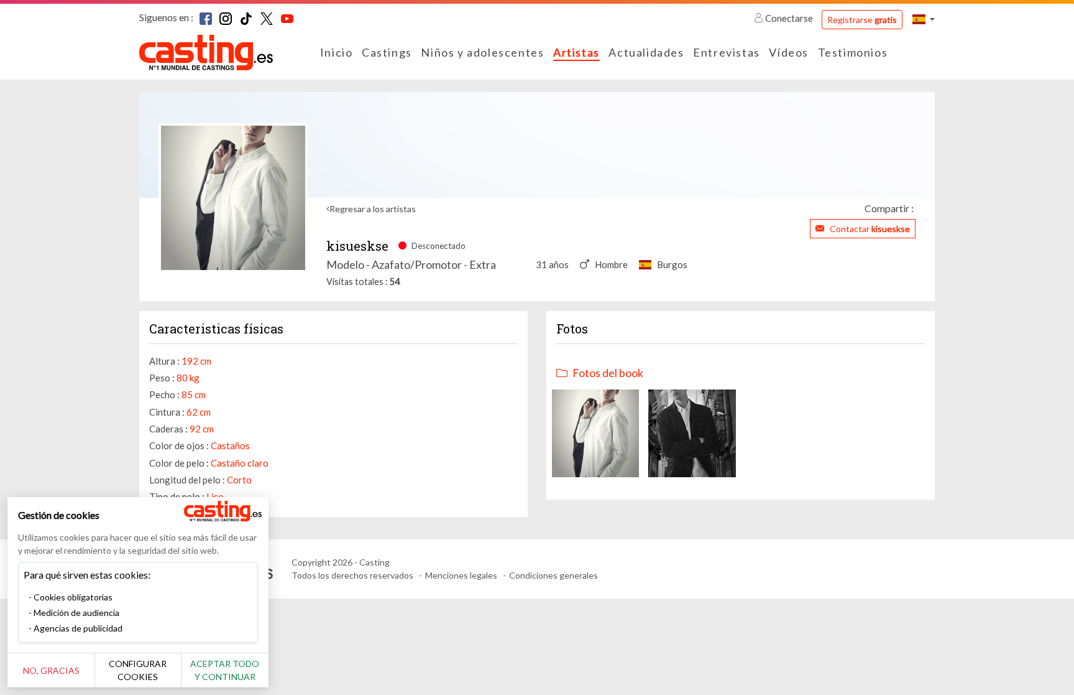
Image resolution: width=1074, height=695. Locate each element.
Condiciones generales (553, 575)
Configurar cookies (138, 670)
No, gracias (51, 670)
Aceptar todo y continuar (224, 670)
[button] (923, 19)
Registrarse (862, 19)
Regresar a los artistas (372, 208)
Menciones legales (461, 575)
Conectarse (789, 18)
